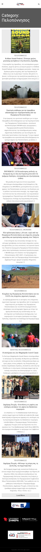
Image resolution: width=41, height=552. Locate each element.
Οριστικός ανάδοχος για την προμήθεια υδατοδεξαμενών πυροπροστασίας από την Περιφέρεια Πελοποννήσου (20, 112)
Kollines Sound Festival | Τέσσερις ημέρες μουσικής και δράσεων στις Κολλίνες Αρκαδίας (20, 60)
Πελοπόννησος (20, 55)
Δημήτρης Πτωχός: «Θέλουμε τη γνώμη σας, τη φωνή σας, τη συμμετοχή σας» (20, 464)
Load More (20, 495)
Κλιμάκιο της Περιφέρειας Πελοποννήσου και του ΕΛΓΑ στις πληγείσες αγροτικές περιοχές (20, 295)
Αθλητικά (14, 350)
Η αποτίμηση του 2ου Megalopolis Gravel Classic (20, 353)
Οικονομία (27, 230)
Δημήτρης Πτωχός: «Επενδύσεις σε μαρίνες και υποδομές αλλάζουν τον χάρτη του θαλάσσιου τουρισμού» (20, 407)
